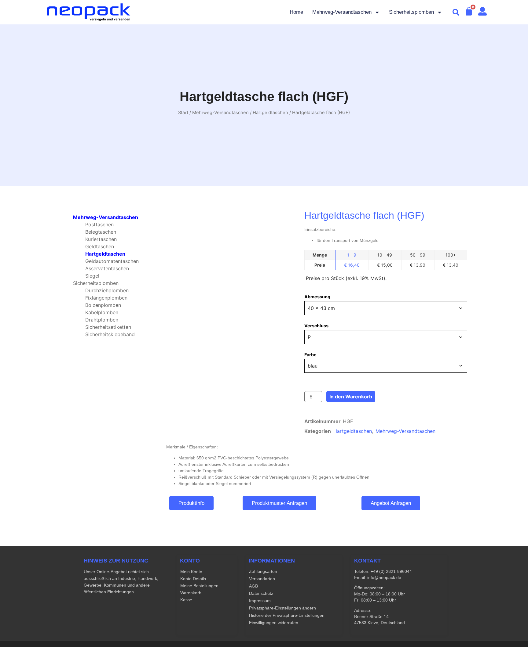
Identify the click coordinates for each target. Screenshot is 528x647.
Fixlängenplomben (106, 298)
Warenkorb (190, 592)
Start (183, 112)
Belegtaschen (100, 232)
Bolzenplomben (103, 305)
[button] (456, 12)
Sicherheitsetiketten (108, 327)
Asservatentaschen (107, 268)
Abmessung (317, 297)
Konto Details (193, 578)
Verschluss (316, 326)
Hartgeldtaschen (270, 112)
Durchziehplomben (107, 290)
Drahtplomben (101, 320)
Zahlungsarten (263, 571)
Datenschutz (261, 593)
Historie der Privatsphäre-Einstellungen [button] (286, 615)
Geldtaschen (99, 246)
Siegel (92, 276)
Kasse (186, 599)
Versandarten (262, 578)
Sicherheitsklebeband (110, 334)
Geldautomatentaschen (112, 261)
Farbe (310, 355)
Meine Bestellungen (199, 585)
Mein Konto (191, 571)
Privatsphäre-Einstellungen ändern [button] (282, 608)
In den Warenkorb (350, 397)
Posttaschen (99, 224)
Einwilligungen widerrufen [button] (273, 622)
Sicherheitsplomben (411, 12)
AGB (253, 586)
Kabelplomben (101, 312)
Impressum (260, 600)
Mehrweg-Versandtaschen (342, 12)
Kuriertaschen (101, 239)
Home (296, 12)
